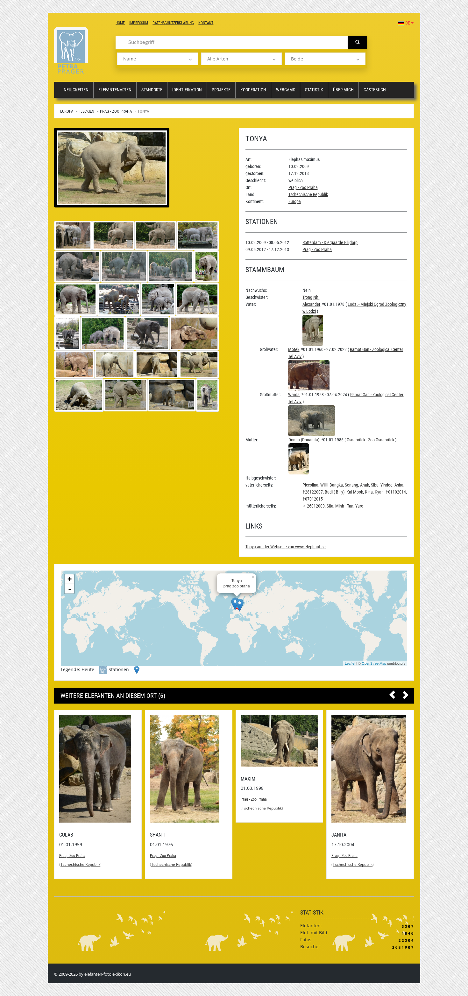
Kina (369, 491)
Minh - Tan (344, 506)
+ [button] (69, 579)
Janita (338, 835)
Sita (330, 506)
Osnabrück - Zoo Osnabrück (370, 439)
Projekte (221, 89)
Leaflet (350, 663)
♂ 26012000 (313, 506)
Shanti (158, 835)
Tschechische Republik (308, 194)
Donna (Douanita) (303, 439)
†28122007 (312, 491)
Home (120, 23)
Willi (324, 484)
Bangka (336, 484)
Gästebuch (375, 89)
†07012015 (312, 499)
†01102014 (396, 491)
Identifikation (187, 89)
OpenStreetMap (374, 663)
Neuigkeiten (76, 89)
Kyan (379, 491)
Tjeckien (86, 111)
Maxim (248, 779)
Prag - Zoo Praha (116, 111)
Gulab (66, 835)
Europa (66, 111)
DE (407, 22)
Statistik (314, 89)
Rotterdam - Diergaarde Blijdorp (330, 242)
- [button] (69, 588)
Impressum (138, 23)
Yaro (359, 506)
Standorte (151, 89)
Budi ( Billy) (334, 491)
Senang (351, 484)
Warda (294, 394)
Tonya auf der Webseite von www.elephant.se (285, 546)
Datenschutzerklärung (173, 23)
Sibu (375, 484)
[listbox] (157, 59)
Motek (293, 349)
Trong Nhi (310, 297)
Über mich (343, 89)
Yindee (386, 484)
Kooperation (253, 89)
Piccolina (310, 484)
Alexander (311, 304)
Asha (398, 484)
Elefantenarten (114, 89)
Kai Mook (354, 491)
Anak (364, 484)
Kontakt (205, 23)
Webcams (285, 89)
